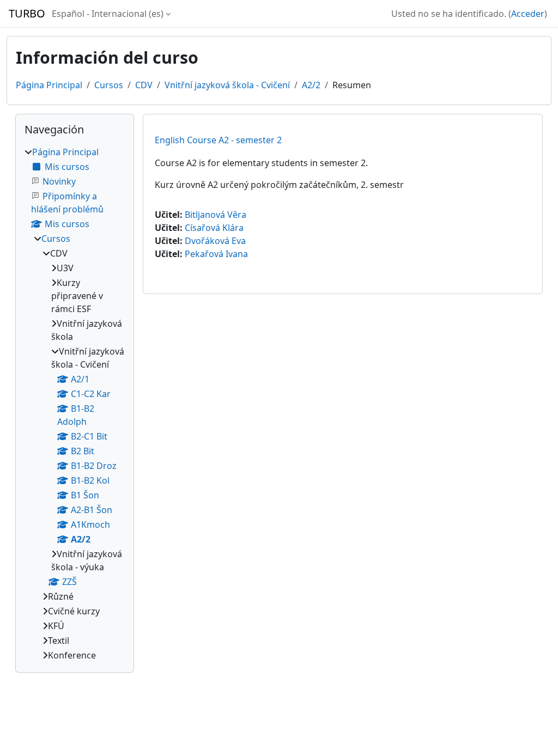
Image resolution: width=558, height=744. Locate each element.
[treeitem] (75, 403)
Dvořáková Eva (215, 241)
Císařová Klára (214, 228)
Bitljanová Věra (215, 215)
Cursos (108, 85)
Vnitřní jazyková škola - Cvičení (227, 85)
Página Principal (49, 85)
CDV (144, 85)
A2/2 (311, 85)
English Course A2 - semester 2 (218, 140)
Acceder (527, 14)
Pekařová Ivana (216, 254)
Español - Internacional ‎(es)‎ (107, 14)
